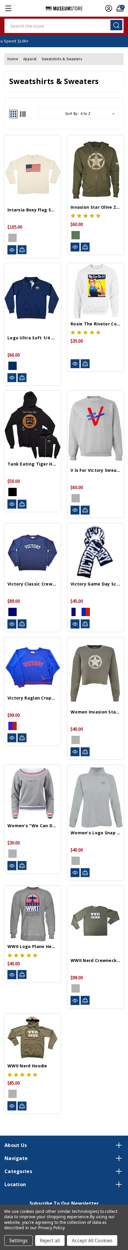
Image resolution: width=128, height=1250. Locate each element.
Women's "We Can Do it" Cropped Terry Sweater (32, 825)
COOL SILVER (75, 861)
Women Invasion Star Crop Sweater (96, 712)
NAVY (12, 366)
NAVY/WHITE (12, 612)
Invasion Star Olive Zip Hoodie (96, 207)
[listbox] (99, 114)
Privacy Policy (51, 1227)
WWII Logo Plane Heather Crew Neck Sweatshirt (32, 946)
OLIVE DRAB (75, 988)
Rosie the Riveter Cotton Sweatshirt (96, 324)
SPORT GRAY (75, 498)
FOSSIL (75, 740)
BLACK (12, 492)
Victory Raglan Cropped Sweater (32, 698)
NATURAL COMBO (12, 238)
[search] (116, 25)
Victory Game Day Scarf (96, 584)
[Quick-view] (11, 249)
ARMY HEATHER (75, 235)
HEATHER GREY (12, 853)
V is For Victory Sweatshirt (96, 470)
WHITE (75, 352)
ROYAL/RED (84, 612)
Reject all (50, 1240)
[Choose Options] (22, 249)
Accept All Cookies (92, 1240)
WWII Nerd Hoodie (27, 1066)
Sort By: (72, 113)
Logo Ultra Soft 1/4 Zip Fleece (32, 338)
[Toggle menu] (8, 8)
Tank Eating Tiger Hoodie (32, 464)
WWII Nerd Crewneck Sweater (96, 960)
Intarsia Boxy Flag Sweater (32, 210)
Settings (18, 1240)
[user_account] (107, 8)
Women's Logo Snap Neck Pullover (96, 833)
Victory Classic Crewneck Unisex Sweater (32, 584)
